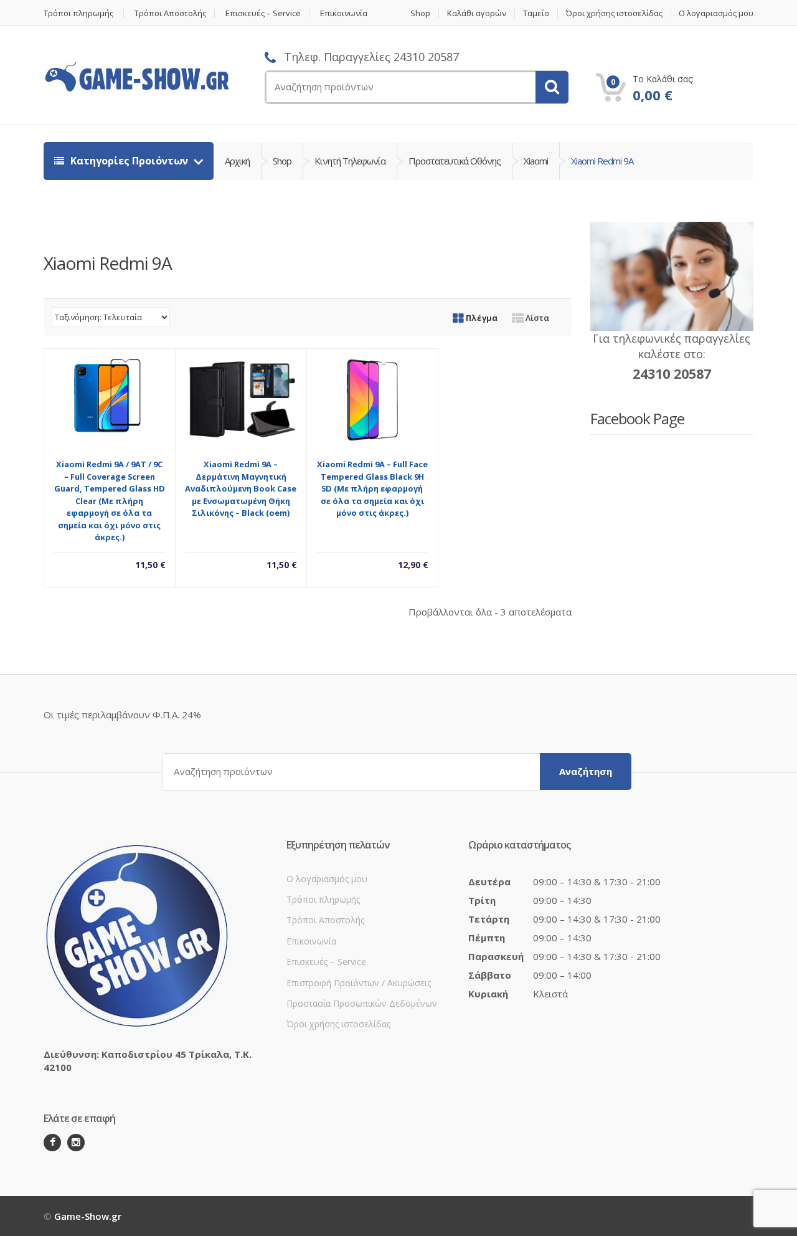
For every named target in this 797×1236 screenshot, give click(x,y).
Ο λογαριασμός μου (716, 13)
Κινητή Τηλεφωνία (349, 160)
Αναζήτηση (585, 771)
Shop (420, 13)
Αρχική (237, 160)
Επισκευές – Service (263, 13)
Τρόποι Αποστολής (170, 13)
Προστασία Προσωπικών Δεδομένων (361, 1003)
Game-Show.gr (87, 1216)
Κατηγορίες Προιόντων (129, 161)
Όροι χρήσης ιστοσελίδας (614, 13)
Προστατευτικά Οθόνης (454, 160)
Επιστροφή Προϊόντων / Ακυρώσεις (358, 983)
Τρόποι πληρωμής (78, 13)
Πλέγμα (481, 317)
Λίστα (536, 317)
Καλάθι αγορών (476, 13)
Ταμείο (536, 13)
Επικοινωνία (343, 13)
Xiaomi (536, 160)
